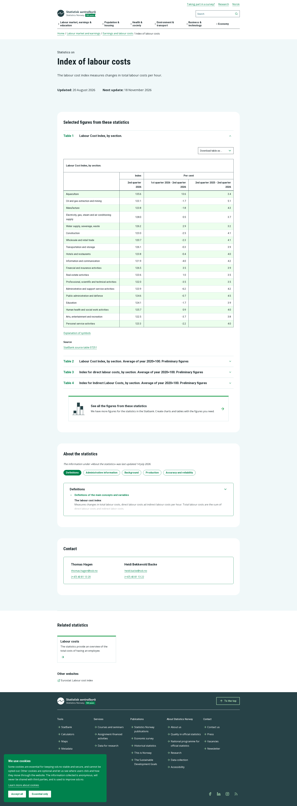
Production (152, 472)
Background (132, 472)
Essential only (40, 794)
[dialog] (55, 778)
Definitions (72, 472)
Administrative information (101, 472)
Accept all (17, 794)
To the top (230, 700)
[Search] (236, 13)
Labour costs (69, 641)
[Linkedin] (219, 794)
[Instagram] (227, 794)
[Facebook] (210, 794)
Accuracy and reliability (179, 472)
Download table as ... (211, 150)
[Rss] (236, 794)
